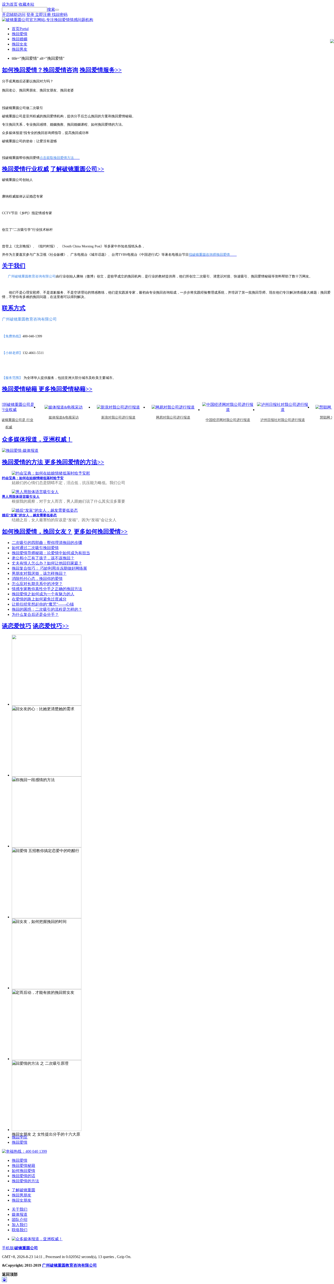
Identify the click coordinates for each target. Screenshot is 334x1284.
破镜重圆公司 (26, 1248)
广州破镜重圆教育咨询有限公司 (69, 1265)
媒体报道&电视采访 (53, 417)
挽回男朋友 (21, 1195)
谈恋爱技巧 (16, 626)
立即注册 (43, 14)
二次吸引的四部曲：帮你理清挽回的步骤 (47, 543)
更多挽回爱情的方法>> (74, 462)
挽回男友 (19, 49)
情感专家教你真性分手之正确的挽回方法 (47, 589)
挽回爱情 (19, 34)
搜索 (51, 9)
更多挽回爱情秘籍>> (65, 389)
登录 (30, 14)
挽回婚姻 (19, 39)
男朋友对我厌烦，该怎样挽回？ (39, 573)
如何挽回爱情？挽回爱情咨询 (40, 70)
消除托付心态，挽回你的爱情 (37, 578)
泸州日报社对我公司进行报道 (272, 420)
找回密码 (59, 14)
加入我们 (19, 1225)
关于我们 (13, 266)
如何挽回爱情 (23, 1171)
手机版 (8, 1248)
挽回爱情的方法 (23, 462)
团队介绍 (19, 1220)
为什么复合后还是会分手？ (35, 614)
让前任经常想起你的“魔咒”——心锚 (43, 604)
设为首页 (10, 4)
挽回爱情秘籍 (20, 389)
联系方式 (13, 308)
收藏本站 (26, 4)
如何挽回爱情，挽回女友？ (37, 531)
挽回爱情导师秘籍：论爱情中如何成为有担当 (51, 553)
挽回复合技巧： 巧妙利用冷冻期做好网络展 (49, 568)
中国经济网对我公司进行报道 (217, 420)
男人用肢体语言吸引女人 (21, 496)
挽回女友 (19, 44)
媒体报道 (19, 1214)
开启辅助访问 (13, 14)
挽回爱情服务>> (101, 70)
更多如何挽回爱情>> (101, 531)
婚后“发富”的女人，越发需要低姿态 (29, 515)
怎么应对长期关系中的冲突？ (37, 584)
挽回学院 (19, 1137)
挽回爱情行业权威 (25, 169)
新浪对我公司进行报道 (108, 417)
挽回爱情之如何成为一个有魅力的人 (43, 594)
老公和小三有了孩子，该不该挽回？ (43, 558)
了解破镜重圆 (23, 1190)
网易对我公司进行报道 (163, 417)
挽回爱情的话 (23, 1176)
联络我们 (19, 1230)
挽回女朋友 (21, 1200)
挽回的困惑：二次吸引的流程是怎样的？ (47, 609)
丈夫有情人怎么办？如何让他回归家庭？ (47, 563)
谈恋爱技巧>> (51, 626)
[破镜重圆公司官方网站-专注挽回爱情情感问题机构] (47, 20)
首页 (20, 29)
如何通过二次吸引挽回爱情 (35, 548)
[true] (57, 10)
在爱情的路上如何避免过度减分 (39, 599)
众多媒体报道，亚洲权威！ (37, 439)
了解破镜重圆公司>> (77, 169)
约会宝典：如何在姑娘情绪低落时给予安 (33, 478)
